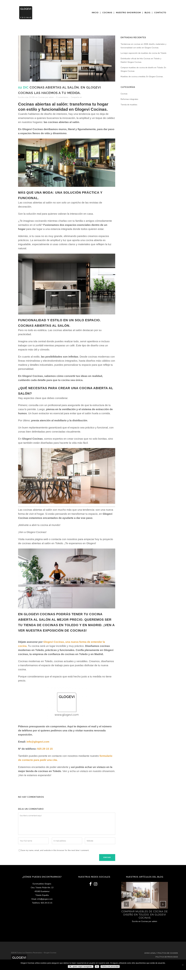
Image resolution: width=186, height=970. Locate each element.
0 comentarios (62, 97)
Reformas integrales (129, 99)
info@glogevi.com (38, 741)
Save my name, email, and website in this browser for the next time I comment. (55, 850)
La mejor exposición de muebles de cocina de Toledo (143, 53)
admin (51, 97)
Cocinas (41, 97)
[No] (182, 964)
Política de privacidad (166, 957)
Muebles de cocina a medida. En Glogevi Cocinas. (142, 76)
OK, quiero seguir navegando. (80, 967)
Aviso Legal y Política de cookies (161, 953)
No (97, 967)
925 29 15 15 (45, 748)
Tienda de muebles (129, 104)
